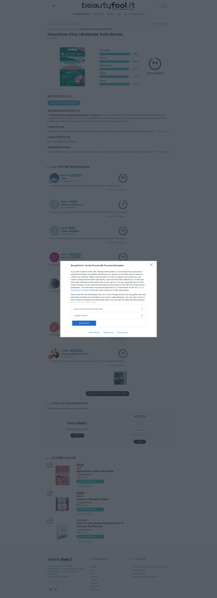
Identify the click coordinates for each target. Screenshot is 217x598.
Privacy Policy (122, 332)
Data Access (108, 332)
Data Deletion (94, 332)
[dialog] (108, 299)
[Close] (152, 265)
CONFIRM (84, 323)
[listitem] (108, 309)
